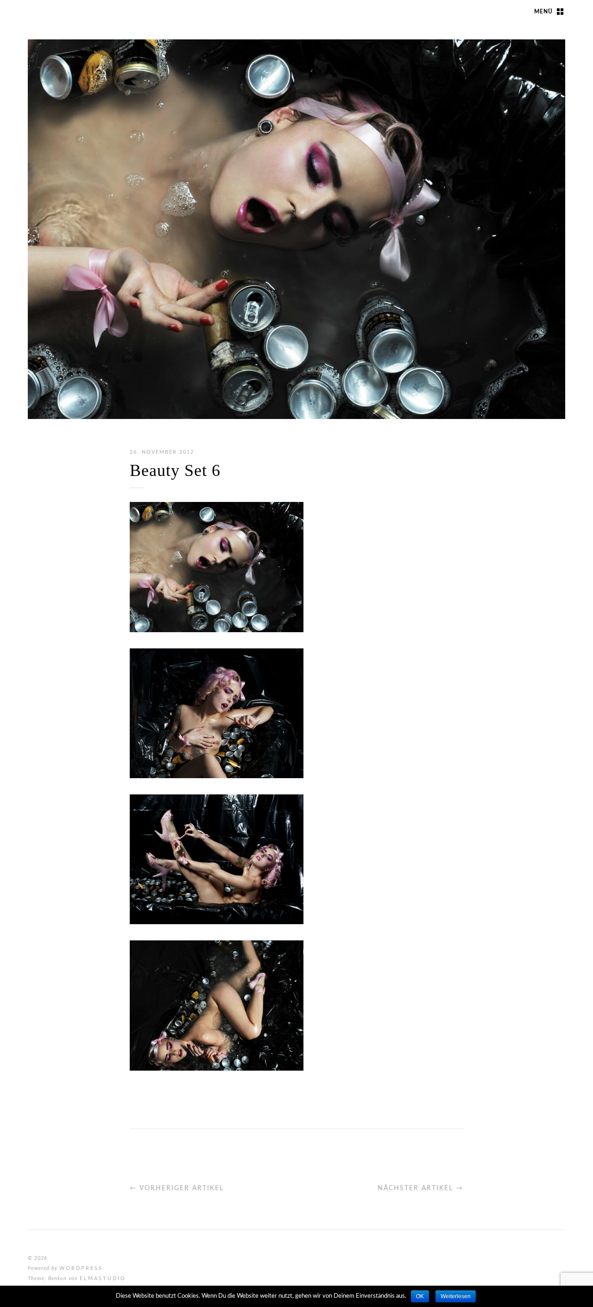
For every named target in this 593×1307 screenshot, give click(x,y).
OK (420, 1296)
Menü (543, 11)
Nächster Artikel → (420, 1188)
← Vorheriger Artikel (177, 1188)
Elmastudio (103, 1278)
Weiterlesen (456, 1296)
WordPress (81, 1268)
